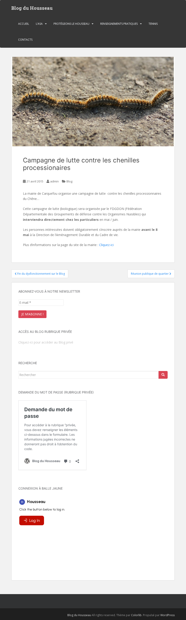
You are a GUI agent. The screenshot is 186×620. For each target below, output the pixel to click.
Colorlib (136, 615)
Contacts (25, 40)
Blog (69, 181)
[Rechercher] (163, 375)
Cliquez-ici (106, 245)
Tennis (153, 24)
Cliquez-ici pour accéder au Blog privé (45, 342)
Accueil (23, 24)
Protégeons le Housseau (71, 24)
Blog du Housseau (32, 8)
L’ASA (39, 24)
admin (54, 181)
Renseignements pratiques (119, 24)
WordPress (167, 615)
